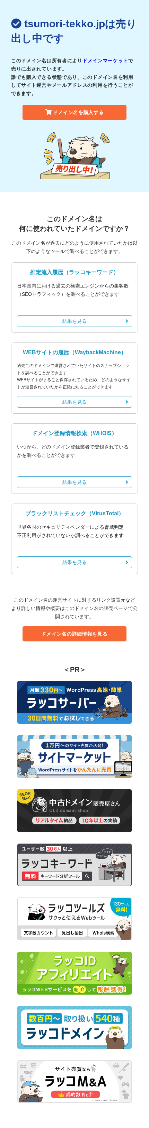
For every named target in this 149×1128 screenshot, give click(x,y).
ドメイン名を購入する (78, 112)
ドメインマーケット (105, 60)
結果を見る (74, 321)
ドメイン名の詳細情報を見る (74, 634)
